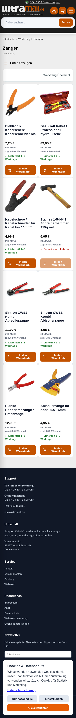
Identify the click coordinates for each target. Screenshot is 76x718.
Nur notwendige (22, 698)
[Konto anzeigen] (54, 10)
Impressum (11, 602)
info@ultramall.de (14, 511)
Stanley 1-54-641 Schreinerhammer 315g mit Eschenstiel (54, 223)
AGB (7, 607)
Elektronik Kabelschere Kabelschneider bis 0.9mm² (20, 130)
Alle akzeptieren (38, 707)
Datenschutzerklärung (21, 690)
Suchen (66, 22)
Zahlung (9, 579)
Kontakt (8, 568)
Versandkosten (13, 573)
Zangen (38, 39)
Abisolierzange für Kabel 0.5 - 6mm (54, 408)
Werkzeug (24, 39)
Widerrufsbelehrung (15, 618)
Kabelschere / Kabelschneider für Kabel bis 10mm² (20, 223)
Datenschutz (11, 613)
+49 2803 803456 (14, 505)
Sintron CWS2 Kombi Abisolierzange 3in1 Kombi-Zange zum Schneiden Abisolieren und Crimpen (19, 317)
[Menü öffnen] (71, 10)
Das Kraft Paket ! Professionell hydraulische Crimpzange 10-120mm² (53, 130)
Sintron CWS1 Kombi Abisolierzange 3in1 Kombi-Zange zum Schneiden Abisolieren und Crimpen (54, 317)
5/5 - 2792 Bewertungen (40, 2)
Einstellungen (54, 698)
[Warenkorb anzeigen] (62, 10)
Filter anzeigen (21, 63)
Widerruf (9, 584)
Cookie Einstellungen (16, 623)
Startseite (9, 39)
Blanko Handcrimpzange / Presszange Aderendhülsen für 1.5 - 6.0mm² (20, 410)
